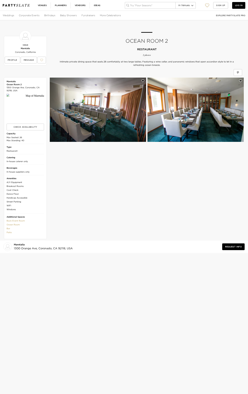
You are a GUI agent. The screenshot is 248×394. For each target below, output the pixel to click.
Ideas (97, 5)
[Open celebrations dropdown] (121, 15)
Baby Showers (68, 15)
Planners (61, 5)
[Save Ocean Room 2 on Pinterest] (238, 72)
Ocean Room (13, 224)
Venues (42, 5)
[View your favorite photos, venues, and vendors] (207, 5)
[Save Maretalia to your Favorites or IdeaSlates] (41, 60)
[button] (207, 5)
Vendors (80, 5)
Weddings (8, 15)
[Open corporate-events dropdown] (39, 15)
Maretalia (25, 48)
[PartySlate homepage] (16, 5)
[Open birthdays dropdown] (55, 15)
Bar (8, 228)
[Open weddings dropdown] (14, 15)
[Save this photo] (142, 80)
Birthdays (49, 15)
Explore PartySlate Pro (230, 15)
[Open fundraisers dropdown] (95, 15)
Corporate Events (29, 15)
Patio (9, 232)
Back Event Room (16, 220)
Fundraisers (88, 15)
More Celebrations (110, 15)
